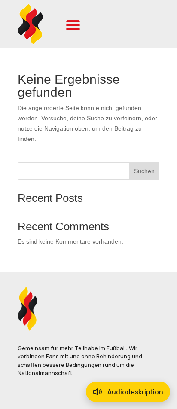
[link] (32, 24)
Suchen (144, 171)
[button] (73, 24)
